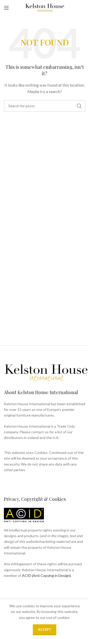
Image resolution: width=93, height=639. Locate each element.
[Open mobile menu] (6, 8)
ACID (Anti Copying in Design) (46, 575)
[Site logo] (44, 7)
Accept (44, 629)
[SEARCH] (79, 106)
